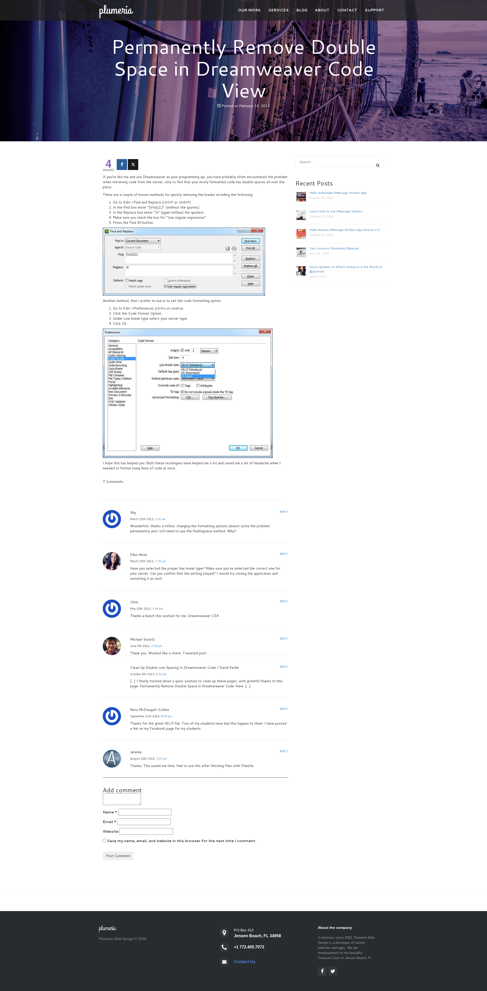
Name (110, 812)
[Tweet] (133, 164)
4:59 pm (166, 716)
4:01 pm (161, 674)
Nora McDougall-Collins (149, 709)
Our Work (249, 10)
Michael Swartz (142, 639)
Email (109, 821)
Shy (133, 512)
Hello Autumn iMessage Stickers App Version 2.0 (344, 230)
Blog (301, 10)
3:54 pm (157, 609)
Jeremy (136, 752)
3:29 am (161, 759)
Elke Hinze (138, 554)
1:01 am (160, 519)
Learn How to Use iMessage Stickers (335, 211)
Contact (347, 10)
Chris (134, 602)
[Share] (122, 164)
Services (278, 10)
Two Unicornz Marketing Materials (334, 248)
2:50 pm (156, 646)
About (322, 10)
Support (374, 10)
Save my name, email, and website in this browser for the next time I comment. (181, 840)
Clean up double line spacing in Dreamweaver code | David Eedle (184, 667)
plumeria (115, 10)
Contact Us (244, 962)
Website (110, 831)
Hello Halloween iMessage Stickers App (338, 193)
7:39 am (160, 561)
